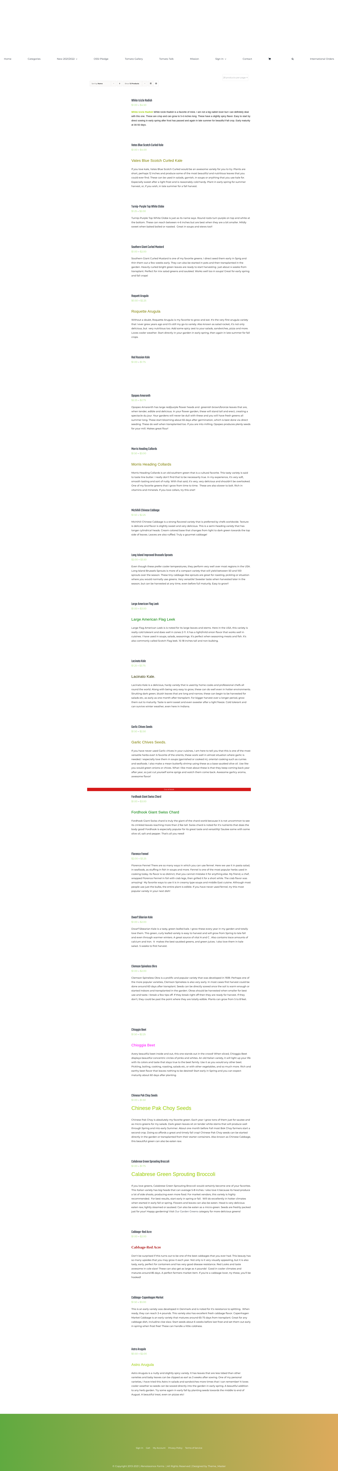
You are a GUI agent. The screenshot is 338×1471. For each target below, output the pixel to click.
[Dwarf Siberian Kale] (106, 917)
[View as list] (156, 83)
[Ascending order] (119, 83)
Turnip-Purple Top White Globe (147, 206)
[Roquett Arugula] (106, 295)
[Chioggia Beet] (106, 1029)
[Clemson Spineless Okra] (106, 966)
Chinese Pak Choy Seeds (144, 1095)
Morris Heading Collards (144, 449)
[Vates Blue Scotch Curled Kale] (106, 144)
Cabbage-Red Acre (141, 1232)
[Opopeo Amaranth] (106, 395)
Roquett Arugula (140, 296)
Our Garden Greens (186, 1211)
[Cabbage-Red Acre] (106, 1231)
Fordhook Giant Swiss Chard (146, 796)
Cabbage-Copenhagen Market (147, 1297)
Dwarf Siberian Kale (142, 917)
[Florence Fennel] (106, 853)
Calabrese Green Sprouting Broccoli (150, 1161)
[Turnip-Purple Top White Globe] (106, 206)
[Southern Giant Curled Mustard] (106, 246)
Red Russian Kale (140, 357)
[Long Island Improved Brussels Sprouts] (106, 554)
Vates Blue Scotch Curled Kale (147, 145)
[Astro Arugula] (106, 1349)
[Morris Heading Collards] (106, 448)
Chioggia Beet (138, 1029)
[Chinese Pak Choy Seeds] (106, 1095)
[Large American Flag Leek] (106, 603)
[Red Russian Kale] (106, 357)
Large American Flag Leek (145, 604)
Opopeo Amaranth (140, 395)
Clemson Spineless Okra (144, 966)
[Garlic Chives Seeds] (106, 726)
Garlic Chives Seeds (141, 727)
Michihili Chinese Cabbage (145, 510)
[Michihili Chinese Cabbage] (106, 510)
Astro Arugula (138, 1349)
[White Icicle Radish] (106, 100)
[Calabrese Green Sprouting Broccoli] (106, 1161)
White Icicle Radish (141, 100)
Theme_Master (217, 1466)
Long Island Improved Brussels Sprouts (152, 555)
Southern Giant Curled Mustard (147, 247)
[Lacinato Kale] (106, 660)
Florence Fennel (139, 854)
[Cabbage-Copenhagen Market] (106, 1297)
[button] (293, 59)
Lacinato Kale (138, 661)
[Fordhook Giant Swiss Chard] (106, 796)
